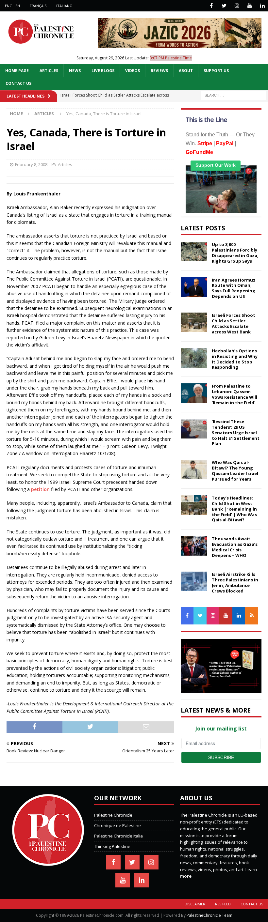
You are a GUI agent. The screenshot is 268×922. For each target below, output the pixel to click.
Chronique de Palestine (117, 825)
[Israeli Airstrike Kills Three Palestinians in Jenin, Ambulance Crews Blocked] (194, 581)
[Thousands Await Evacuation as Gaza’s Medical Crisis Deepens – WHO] (194, 546)
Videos (132, 70)
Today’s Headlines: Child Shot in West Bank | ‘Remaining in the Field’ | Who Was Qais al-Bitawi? (234, 509)
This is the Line (206, 119)
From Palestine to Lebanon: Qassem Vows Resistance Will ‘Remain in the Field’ (234, 394)
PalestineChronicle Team (209, 915)
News (75, 70)
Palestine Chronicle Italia (118, 836)
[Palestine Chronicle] (48, 862)
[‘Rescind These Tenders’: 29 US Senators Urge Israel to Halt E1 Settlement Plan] (194, 428)
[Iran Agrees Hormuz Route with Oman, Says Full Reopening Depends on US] (194, 287)
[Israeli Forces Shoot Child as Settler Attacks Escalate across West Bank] (194, 322)
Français (38, 5)
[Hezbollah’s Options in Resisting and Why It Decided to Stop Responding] (194, 358)
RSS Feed (223, 903)
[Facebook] (211, 5)
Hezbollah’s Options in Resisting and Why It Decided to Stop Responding (235, 359)
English (12, 5)
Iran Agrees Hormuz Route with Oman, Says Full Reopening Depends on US (234, 288)
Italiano (64, 5)
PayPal (224, 143)
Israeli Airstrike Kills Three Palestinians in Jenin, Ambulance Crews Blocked (235, 582)
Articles (49, 70)
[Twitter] (224, 5)
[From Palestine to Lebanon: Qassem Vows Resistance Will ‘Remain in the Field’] (194, 393)
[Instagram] (237, 5)
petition (40, 489)
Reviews (159, 70)
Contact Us (18, 83)
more (186, 876)
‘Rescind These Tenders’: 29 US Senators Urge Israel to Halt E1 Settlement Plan (236, 433)
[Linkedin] (262, 5)
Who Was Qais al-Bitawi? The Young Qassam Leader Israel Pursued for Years (235, 470)
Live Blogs (103, 70)
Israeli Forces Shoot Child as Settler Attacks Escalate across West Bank (233, 323)
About (186, 70)
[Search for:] (233, 95)
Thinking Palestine (112, 846)
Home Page (17, 70)
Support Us (216, 70)
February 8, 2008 (31, 164)
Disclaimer (195, 903)
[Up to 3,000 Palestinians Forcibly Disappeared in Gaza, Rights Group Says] (194, 251)
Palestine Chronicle (113, 815)
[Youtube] (249, 5)
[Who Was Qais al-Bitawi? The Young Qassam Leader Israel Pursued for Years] (194, 469)
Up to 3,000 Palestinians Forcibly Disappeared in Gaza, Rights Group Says (235, 252)
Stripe (204, 143)
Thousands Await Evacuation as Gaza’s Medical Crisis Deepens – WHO (235, 547)
